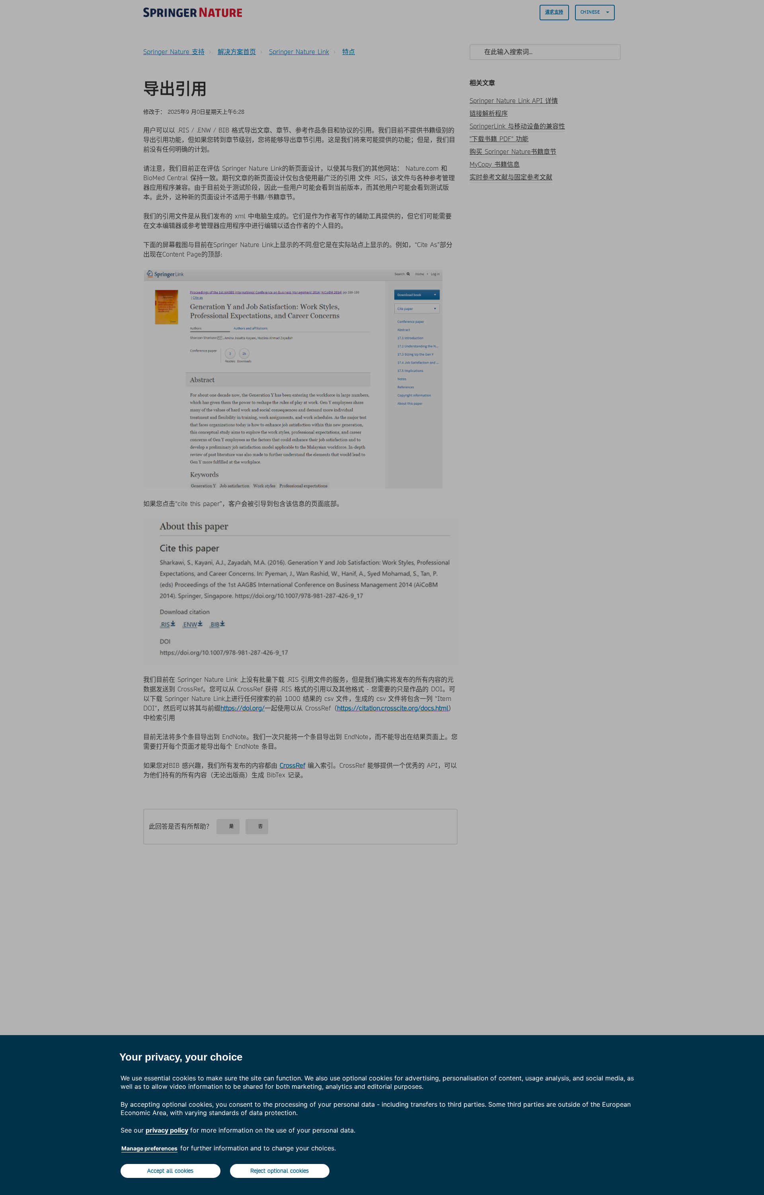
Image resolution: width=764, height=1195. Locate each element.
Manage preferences (149, 1148)
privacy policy (167, 1130)
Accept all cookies (170, 1171)
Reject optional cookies (279, 1171)
